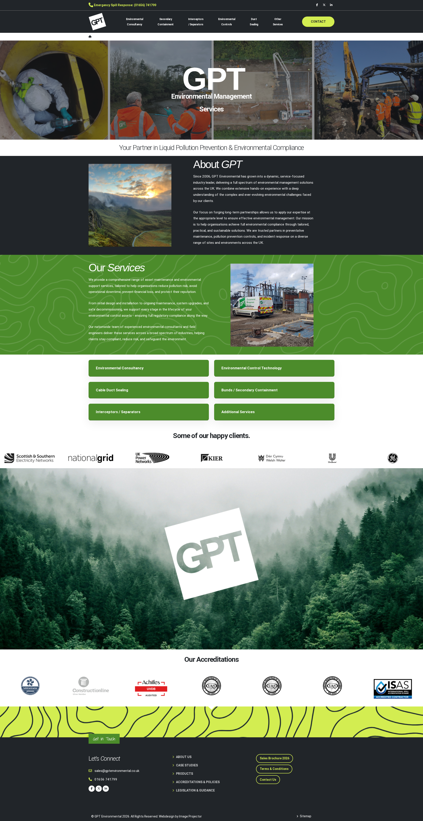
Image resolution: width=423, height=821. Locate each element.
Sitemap (305, 816)
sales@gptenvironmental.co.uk (117, 771)
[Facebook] (317, 5)
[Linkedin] (331, 5)
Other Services (278, 22)
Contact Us (268, 779)
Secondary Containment (166, 22)
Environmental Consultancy (134, 22)
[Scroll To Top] (415, 816)
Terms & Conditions (274, 769)
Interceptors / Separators (196, 22)
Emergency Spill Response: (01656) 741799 (125, 5)
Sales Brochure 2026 (274, 758)
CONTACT (318, 21)
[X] (324, 5)
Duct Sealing (254, 22)
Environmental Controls (226, 22)
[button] (149, 368)
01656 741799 (106, 779)
